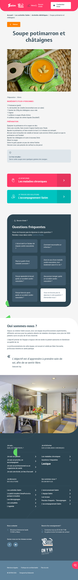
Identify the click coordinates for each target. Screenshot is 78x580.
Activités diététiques (40, 15)
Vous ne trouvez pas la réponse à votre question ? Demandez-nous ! (53, 295)
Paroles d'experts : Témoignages (54, 500)
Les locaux (46, 497)
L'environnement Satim (50, 490)
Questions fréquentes (50, 460)
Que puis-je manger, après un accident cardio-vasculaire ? (53, 278)
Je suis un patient (13, 456)
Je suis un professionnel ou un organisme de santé (18, 467)
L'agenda (10, 506)
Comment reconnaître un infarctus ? (52, 246)
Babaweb (31, 573)
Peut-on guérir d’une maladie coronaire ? (22, 262)
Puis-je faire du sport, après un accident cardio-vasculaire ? (24, 295)
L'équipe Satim (47, 494)
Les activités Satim (22, 15)
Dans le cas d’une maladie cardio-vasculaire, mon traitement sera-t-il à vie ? (53, 262)
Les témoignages (13, 499)
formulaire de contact (62, 532)
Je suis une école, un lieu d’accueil (20, 472)
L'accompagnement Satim (51, 504)
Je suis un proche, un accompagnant (15, 461)
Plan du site (44, 567)
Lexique (46, 463)
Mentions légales (12, 567)
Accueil (10, 15)
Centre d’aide (37, 235)
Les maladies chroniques (51, 456)
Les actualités (12, 503)
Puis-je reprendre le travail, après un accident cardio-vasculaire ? (24, 278)
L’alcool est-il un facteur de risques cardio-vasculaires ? (24, 246)
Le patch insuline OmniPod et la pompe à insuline (18, 495)
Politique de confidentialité (29, 567)
